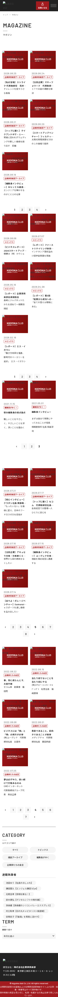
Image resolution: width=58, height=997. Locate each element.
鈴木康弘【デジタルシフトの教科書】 (23, 899)
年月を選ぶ (9, 936)
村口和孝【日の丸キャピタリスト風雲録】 (26, 911)
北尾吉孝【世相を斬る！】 (18, 894)
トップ (5, 14)
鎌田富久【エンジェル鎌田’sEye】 (22, 888)
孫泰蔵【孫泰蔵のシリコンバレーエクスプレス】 (29, 905)
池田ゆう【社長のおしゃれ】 (19, 882)
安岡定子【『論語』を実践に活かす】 (23, 916)
